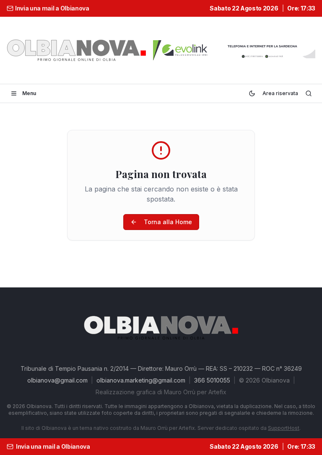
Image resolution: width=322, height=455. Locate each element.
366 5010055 (212, 380)
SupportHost (283, 428)
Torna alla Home (168, 221)
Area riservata (280, 93)
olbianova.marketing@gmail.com (140, 380)
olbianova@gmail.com (57, 380)
